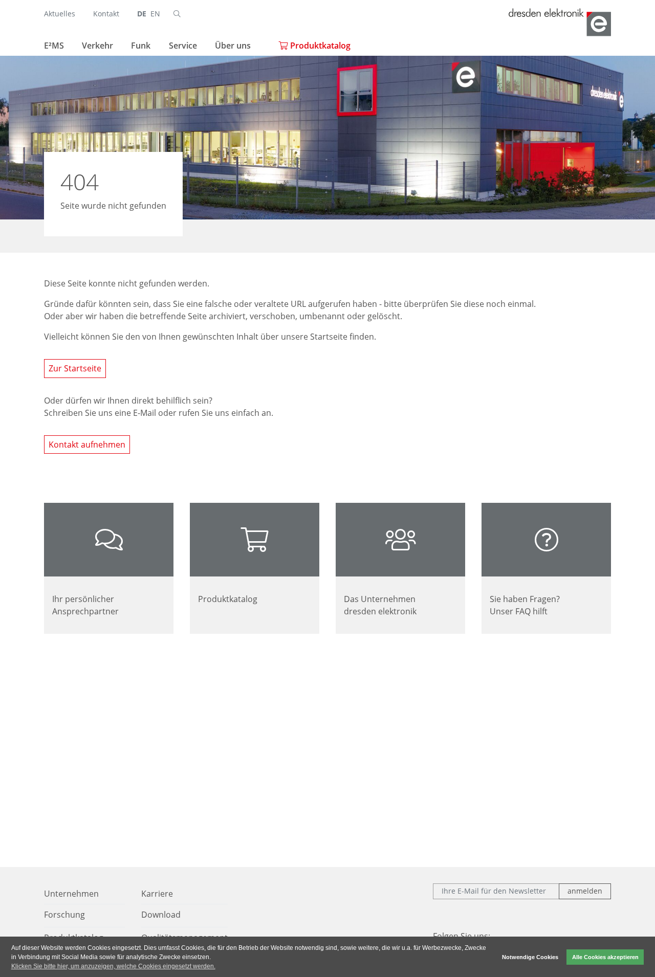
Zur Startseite (75, 368)
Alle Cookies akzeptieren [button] (605, 957)
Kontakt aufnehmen (87, 444)
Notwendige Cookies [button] (530, 957)
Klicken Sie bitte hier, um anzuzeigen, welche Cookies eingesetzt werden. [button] (113, 966)
